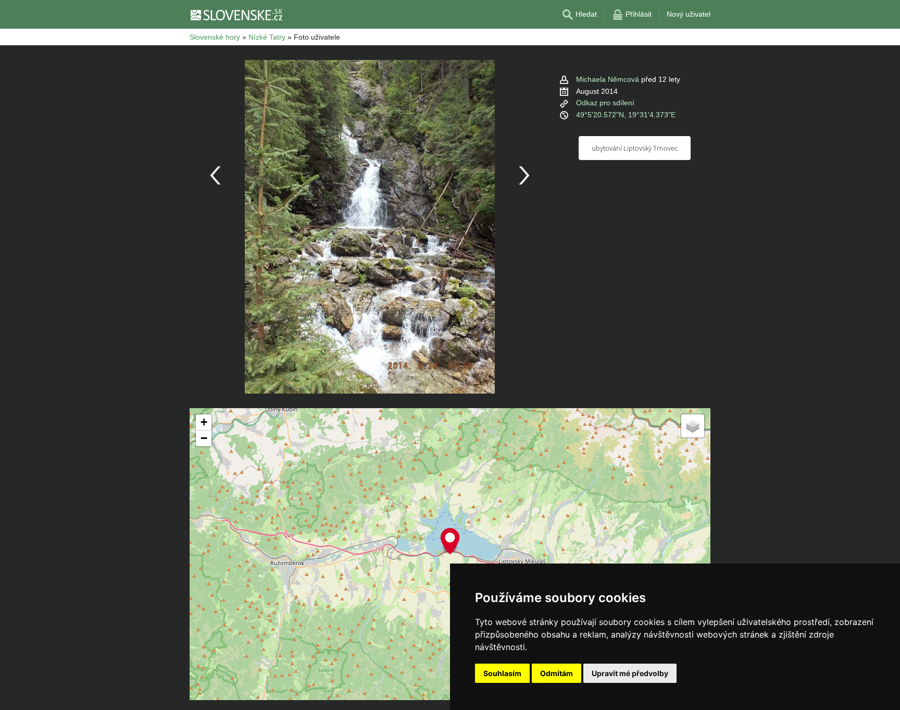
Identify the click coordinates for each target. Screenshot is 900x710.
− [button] (204, 438)
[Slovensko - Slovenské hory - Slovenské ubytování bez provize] (236, 14)
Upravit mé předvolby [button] (630, 673)
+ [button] (204, 422)
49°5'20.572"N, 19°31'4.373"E (626, 115)
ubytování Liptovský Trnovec (635, 148)
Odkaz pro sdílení (605, 103)
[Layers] (692, 425)
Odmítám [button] (556, 673)
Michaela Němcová (607, 79)
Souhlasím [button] (502, 673)
